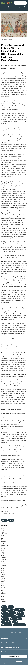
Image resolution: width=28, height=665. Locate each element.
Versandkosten (19, 661)
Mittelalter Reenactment (8, 616)
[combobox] (20, 3)
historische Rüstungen (7, 610)
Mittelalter (20, 613)
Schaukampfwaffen (6, 625)
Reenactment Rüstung (16, 619)
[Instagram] (12, 632)
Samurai (15, 622)
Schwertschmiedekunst (19, 625)
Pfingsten (11, 520)
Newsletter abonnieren (7, 652)
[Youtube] (20, 632)
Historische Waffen (19, 610)
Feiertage (4, 520)
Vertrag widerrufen (14, 656)
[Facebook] (8, 632)
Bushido (4, 607)
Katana (4, 613)
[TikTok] (16, 632)
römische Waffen (6, 622)
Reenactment (5, 619)
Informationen (5, 638)
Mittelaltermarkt (20, 616)
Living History (11, 613)
